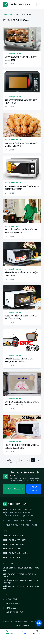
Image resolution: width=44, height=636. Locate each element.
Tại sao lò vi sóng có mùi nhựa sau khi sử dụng (22, 188)
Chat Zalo (34, 489)
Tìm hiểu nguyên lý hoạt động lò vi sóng (22, 274)
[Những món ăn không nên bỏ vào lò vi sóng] (22, 125)
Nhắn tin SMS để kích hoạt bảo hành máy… (21, 587)
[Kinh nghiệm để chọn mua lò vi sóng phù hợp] (22, 297)
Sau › (12, 462)
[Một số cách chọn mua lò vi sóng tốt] (22, 39)
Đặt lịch (36, 634)
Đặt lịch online (14, 612)
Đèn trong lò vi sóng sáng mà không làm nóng (22, 446)
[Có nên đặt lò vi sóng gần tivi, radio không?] (22, 340)
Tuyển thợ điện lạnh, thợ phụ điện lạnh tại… (20, 581)
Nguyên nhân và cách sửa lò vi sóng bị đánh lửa (21, 231)
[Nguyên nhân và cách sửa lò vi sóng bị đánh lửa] (22, 211)
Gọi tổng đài (7, 634)
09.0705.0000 (13, 603)
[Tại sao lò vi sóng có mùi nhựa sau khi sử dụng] (22, 168)
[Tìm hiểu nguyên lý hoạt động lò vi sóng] (22, 254)
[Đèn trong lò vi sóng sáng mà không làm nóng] (22, 427)
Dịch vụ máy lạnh (12, 549)
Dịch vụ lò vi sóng (13, 544)
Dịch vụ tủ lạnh (11, 557)
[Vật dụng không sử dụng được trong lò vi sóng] (22, 384)
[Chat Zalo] (39, 623)
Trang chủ (7, 14)
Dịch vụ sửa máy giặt (14, 540)
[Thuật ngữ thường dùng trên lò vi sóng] (22, 82)
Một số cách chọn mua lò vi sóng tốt (21, 58)
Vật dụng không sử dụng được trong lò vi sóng (22, 403)
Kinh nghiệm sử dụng (14, 54)
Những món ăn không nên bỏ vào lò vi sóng (21, 145)
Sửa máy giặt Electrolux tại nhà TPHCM (19, 575)
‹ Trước (8, 460)
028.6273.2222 (13, 599)
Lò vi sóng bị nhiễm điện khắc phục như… (21, 569)
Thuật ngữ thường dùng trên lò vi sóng (21, 102)
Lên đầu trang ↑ (22, 625)
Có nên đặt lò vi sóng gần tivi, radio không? (19, 360)
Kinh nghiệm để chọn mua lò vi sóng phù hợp (21, 317)
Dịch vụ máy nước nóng (15, 553)
